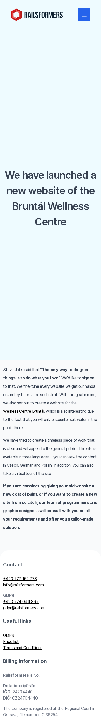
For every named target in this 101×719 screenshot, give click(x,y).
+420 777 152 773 (20, 578)
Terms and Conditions (22, 647)
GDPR (8, 635)
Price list (11, 641)
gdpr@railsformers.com (24, 607)
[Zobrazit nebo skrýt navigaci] (84, 14)
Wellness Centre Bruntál (23, 411)
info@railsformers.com (23, 585)
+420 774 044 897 (21, 601)
